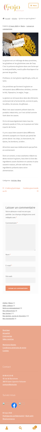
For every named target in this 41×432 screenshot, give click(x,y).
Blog (19, 180)
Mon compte (7, 428)
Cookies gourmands (30, 189)
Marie (23, 26)
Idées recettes (8, 339)
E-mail (9, 265)
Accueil (7, 18)
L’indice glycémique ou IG (11, 189)
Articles (14, 18)
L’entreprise (7, 336)
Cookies (6, 350)
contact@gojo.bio (10, 384)
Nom (8, 254)
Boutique (6, 330)
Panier (31, 426)
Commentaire (12, 223)
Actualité (6, 333)
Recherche (20, 428)
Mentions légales (9, 344)
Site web (9, 276)
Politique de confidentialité (13, 416)
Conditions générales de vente (14, 347)
